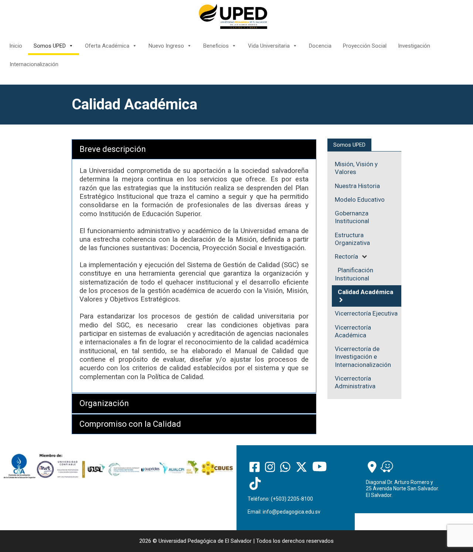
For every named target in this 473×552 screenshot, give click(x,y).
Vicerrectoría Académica (353, 331)
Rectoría (346, 256)
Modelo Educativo (360, 199)
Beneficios (216, 45)
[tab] (194, 149)
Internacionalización (34, 64)
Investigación (414, 45)
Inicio (15, 45)
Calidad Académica (365, 292)
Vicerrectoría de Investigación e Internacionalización (363, 356)
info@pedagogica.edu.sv (291, 512)
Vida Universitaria (269, 45)
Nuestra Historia (357, 186)
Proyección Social (365, 45)
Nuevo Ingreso (166, 45)
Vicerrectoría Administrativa (355, 382)
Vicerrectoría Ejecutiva (366, 313)
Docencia (320, 45)
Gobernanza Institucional (352, 217)
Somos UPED (50, 45)
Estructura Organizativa (352, 238)
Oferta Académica (107, 45)
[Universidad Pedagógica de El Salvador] (233, 16)
